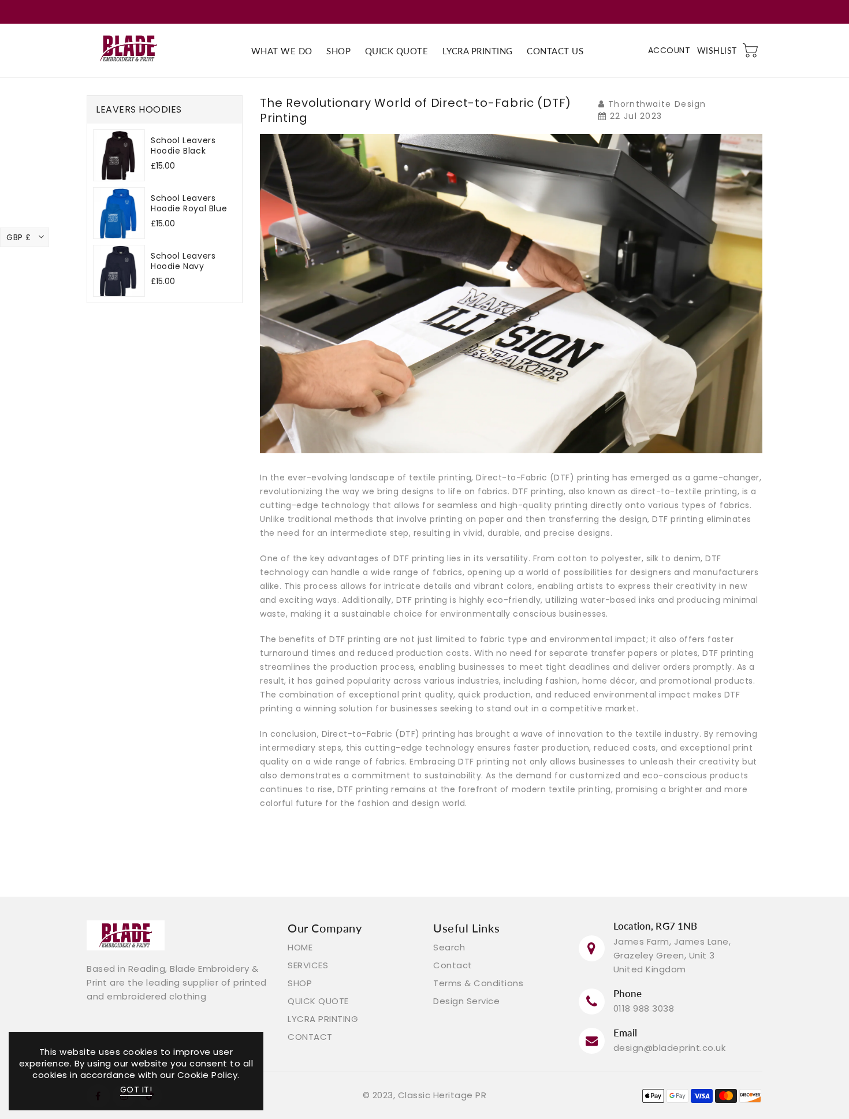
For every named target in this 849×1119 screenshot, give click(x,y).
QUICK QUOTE (318, 1001)
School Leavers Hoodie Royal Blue (189, 203)
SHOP (300, 983)
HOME (300, 947)
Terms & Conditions (478, 983)
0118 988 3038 (644, 1008)
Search (449, 947)
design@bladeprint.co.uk (669, 1048)
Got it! (136, 1089)
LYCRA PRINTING (323, 1019)
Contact (452, 965)
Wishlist (717, 50)
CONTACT (310, 1037)
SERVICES (308, 965)
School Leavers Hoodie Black (183, 145)
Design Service (466, 1001)
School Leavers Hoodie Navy (183, 261)
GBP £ (18, 237)
